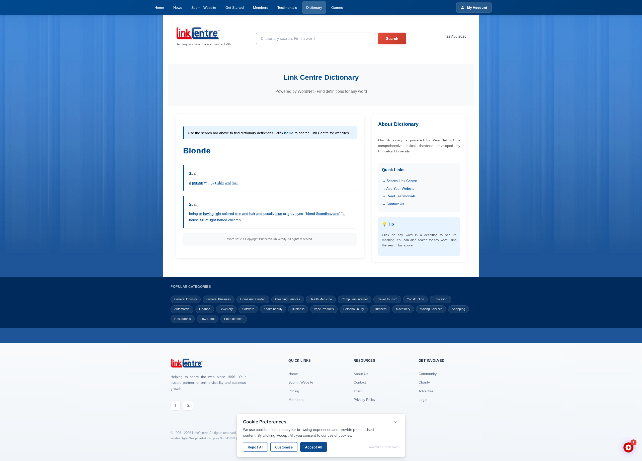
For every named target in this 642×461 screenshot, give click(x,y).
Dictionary (314, 8)
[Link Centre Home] (203, 33)
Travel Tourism (387, 299)
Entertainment (233, 319)
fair (213, 182)
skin (220, 182)
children (234, 220)
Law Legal (207, 319)
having (208, 214)
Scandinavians (327, 214)
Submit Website (203, 8)
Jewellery (226, 309)
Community (428, 374)
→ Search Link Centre (399, 181)
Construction (415, 299)
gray (290, 214)
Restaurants (182, 319)
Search (392, 38)
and (228, 182)
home (289, 133)
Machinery (403, 309)
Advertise (426, 391)
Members (260, 8)
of (206, 220)
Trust (358, 391)
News (177, 8)
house (194, 220)
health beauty (273, 309)
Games (337, 8)
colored (228, 214)
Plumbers (379, 309)
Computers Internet (355, 299)
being (193, 214)
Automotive (182, 309)
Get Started (234, 8)
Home (159, 8)
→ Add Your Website (398, 189)
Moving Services (431, 309)
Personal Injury (353, 309)
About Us (361, 374)
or (200, 214)
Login (423, 400)
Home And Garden (253, 299)
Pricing (293, 391)
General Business (218, 299)
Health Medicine (321, 299)
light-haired (218, 220)
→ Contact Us (393, 204)
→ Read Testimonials (399, 196)
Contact (360, 382)
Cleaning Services (287, 299)
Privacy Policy (364, 400)
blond (310, 214)
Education (440, 299)
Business (298, 309)
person (197, 182)
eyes (299, 214)
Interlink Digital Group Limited (188, 438)
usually (268, 214)
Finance (204, 309)
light (218, 214)
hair (235, 182)
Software (248, 309)
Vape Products (324, 309)
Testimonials (287, 8)
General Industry (185, 299)
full (202, 220)
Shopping (458, 309)
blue (278, 214)
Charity (424, 382)
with (207, 182)
